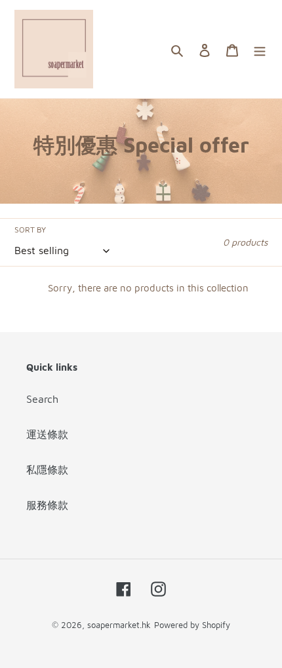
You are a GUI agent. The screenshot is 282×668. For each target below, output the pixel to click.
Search (42, 399)
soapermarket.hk (119, 625)
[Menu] (259, 49)
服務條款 (47, 505)
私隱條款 (47, 469)
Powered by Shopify (192, 625)
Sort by (30, 229)
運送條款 (47, 434)
